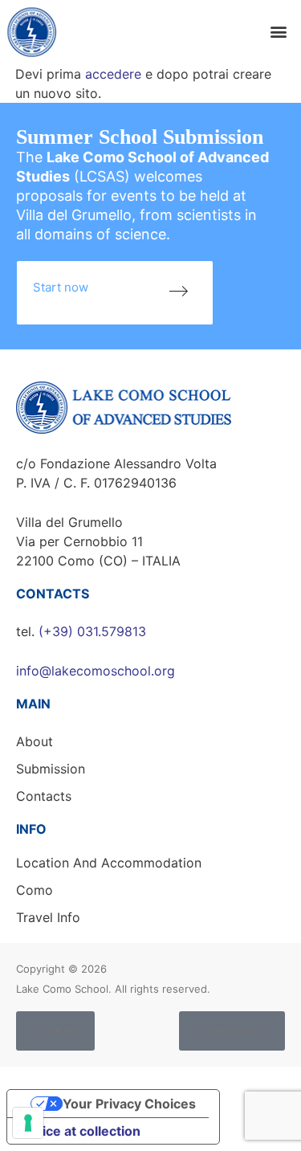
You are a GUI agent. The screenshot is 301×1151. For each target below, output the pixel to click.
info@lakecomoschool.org (95, 671)
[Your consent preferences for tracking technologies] (28, 1123)
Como (34, 890)
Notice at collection (80, 1131)
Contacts (43, 796)
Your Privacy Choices (129, 1104)
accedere (113, 74)
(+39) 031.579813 (92, 631)
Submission (50, 769)
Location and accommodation (108, 863)
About (34, 741)
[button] (278, 31)
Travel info (48, 917)
